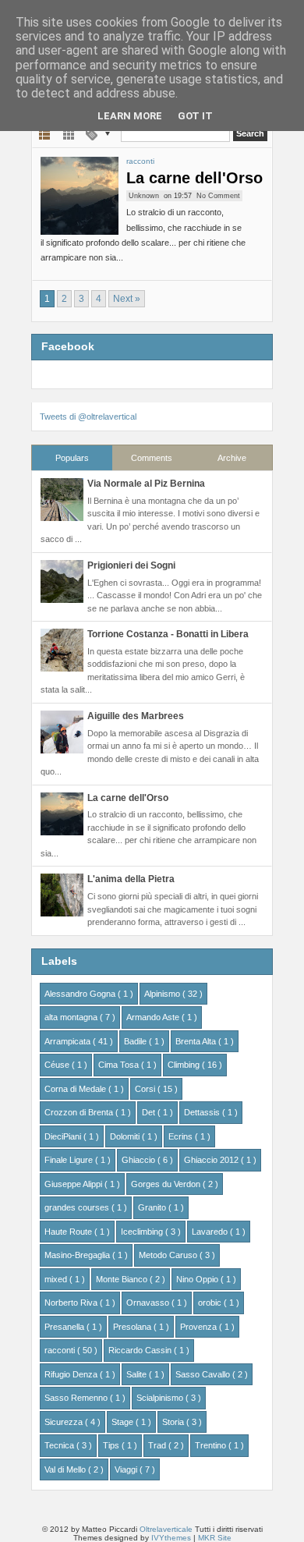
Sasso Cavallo (203, 1374)
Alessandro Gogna (81, 993)
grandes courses (77, 1207)
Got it (195, 116)
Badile (136, 1041)
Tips (112, 1445)
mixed (56, 1279)
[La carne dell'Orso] (79, 196)
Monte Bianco (123, 1279)
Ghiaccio (139, 1159)
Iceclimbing (143, 1231)
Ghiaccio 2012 (212, 1159)
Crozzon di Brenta (79, 1112)
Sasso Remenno (77, 1397)
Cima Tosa (119, 1064)
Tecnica (60, 1445)
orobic (211, 1302)
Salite (137, 1374)
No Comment (218, 196)
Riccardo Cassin (141, 1350)
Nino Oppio (198, 1279)
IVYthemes (172, 1537)
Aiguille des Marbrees (135, 716)
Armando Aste (154, 1017)
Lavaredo (211, 1231)
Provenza (199, 1326)
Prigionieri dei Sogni (131, 565)
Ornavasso (148, 1302)
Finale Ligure (69, 1159)
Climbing (185, 1064)
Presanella (65, 1326)
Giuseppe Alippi (74, 1184)
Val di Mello (66, 1469)
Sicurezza (64, 1422)
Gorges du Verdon (167, 1184)
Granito (153, 1207)
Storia (174, 1422)
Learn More (129, 116)
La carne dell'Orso (194, 177)
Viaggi (127, 1469)
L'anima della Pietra (131, 879)
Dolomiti (126, 1136)
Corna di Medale (76, 1089)
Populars (72, 458)
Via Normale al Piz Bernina (146, 483)
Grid (69, 134)
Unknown (144, 196)
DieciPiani (63, 1136)
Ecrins (181, 1136)
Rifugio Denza (72, 1374)
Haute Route (69, 1231)
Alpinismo (163, 993)
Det (149, 1112)
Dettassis (203, 1112)
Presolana (133, 1326)
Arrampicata (68, 1041)
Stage (123, 1422)
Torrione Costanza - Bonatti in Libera (168, 634)
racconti (140, 161)
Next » (126, 298)
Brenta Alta (196, 1041)
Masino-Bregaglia (78, 1255)
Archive (231, 458)
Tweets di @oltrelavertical (88, 416)
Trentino (211, 1445)
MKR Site (215, 1537)
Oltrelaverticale (167, 1529)
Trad (158, 1445)
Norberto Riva (72, 1302)
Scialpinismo (161, 1397)
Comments (151, 458)
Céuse (58, 1064)
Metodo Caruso (169, 1255)
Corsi (146, 1089)
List (45, 134)
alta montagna (72, 1017)
